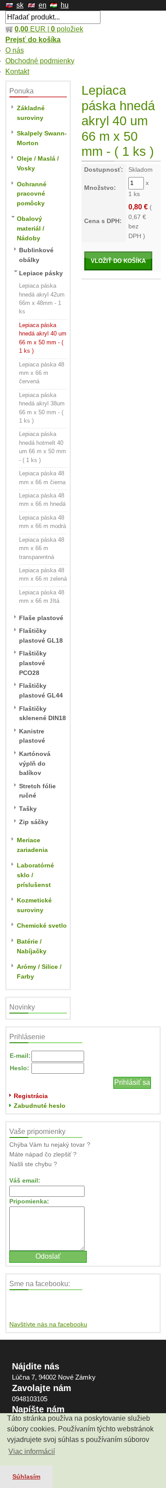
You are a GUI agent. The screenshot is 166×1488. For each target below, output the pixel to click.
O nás (14, 50)
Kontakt (17, 71)
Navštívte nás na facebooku (48, 1324)
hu (65, 5)
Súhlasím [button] (26, 1476)
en (42, 5)
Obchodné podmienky (39, 61)
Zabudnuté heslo (40, 1105)
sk (19, 5)
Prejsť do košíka (33, 39)
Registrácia (31, 1095)
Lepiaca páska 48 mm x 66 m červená (41, 373)
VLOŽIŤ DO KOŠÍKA (118, 261)
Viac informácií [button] (31, 1451)
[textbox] (52, 17)
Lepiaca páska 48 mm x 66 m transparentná (41, 548)
